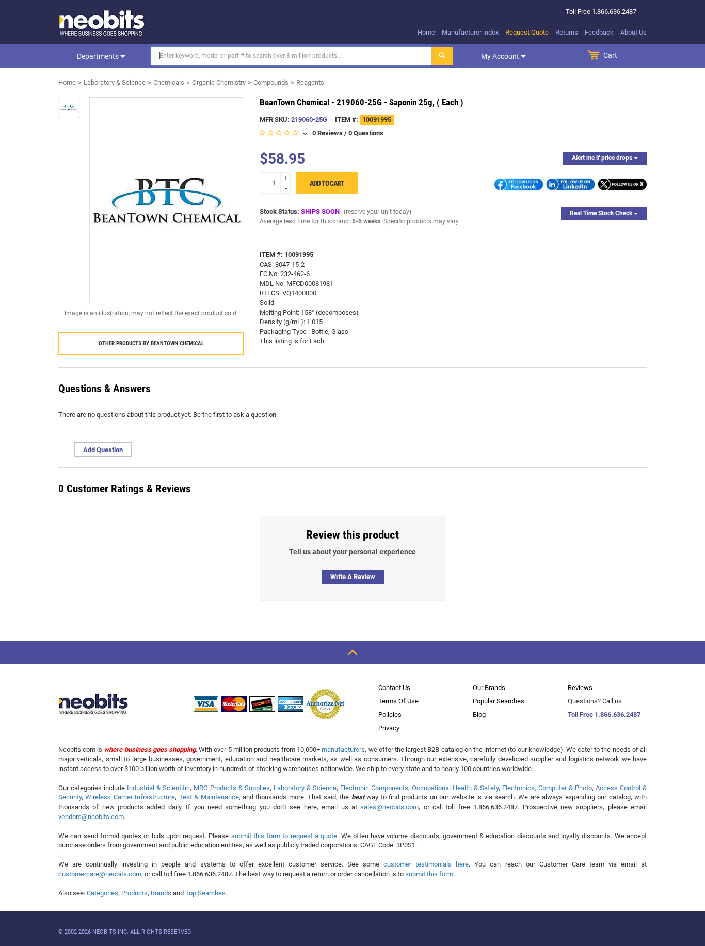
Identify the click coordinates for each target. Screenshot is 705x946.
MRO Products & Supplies (232, 788)
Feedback (599, 32)
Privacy (388, 728)
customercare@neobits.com (99, 874)
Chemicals (168, 82)
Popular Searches (498, 701)
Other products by (151, 343)
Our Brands (489, 688)
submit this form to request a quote (284, 836)
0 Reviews (327, 133)
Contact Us (394, 688)
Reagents (310, 82)
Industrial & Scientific (158, 788)
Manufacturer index (470, 32)
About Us (633, 32)
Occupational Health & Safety (455, 788)
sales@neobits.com (389, 807)
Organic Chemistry (219, 82)
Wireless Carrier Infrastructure (130, 797)
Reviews (580, 688)
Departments (98, 56)
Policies (390, 714)
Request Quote (527, 32)
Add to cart (327, 183)
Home (426, 32)
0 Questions (365, 133)
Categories (102, 893)
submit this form (429, 874)
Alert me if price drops (603, 158)
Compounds (271, 82)
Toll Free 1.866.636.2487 (604, 714)
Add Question (103, 450)
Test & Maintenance (209, 797)
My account (501, 56)
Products (134, 893)
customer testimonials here (426, 864)
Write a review (352, 577)
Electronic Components (374, 788)
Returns (566, 32)
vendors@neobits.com (91, 817)
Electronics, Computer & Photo (547, 788)
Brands (161, 893)
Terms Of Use (398, 701)
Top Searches (205, 893)
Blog (479, 714)
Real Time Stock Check (602, 213)
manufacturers (343, 749)
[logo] (102, 22)
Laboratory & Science (115, 82)
